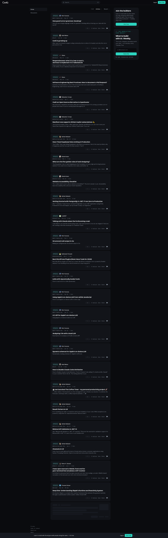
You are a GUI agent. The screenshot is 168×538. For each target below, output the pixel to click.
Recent (106, 9)
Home (32, 9)
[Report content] (107, 28)
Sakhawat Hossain (67, 254)
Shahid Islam (65, 156)
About (32, 532)
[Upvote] (86, 28)
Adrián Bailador (66, 136)
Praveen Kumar (66, 485)
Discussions (34, 13)
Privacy (33, 526)
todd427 (64, 216)
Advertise (33, 530)
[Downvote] (89, 28)
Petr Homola (65, 16)
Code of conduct (35, 528)
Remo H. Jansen (66, 463)
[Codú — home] (5, 2)
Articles (98, 9)
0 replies (94, 28)
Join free (161, 2)
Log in (155, 2)
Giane (63, 55)
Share (103, 28)
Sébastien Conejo (67, 97)
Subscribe (126, 54)
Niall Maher (65, 35)
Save (99, 28)
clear (92, 9)
